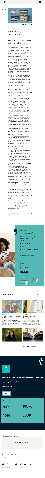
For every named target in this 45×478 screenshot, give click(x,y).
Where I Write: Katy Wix (8, 345)
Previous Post (14, 213)
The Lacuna (17, 79)
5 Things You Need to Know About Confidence (11, 317)
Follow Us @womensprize (9, 436)
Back (4, 9)
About (3, 454)
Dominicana (17, 128)
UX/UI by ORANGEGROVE (10, 472)
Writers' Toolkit (6, 5)
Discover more (6, 386)
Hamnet (15, 169)
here (17, 208)
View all (39, 294)
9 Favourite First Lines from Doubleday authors (30, 317)
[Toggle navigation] (40, 1)
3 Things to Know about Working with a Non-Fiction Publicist (32, 345)
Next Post (26, 213)
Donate (7, 393)
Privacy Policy (14, 454)
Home (3, 5)
